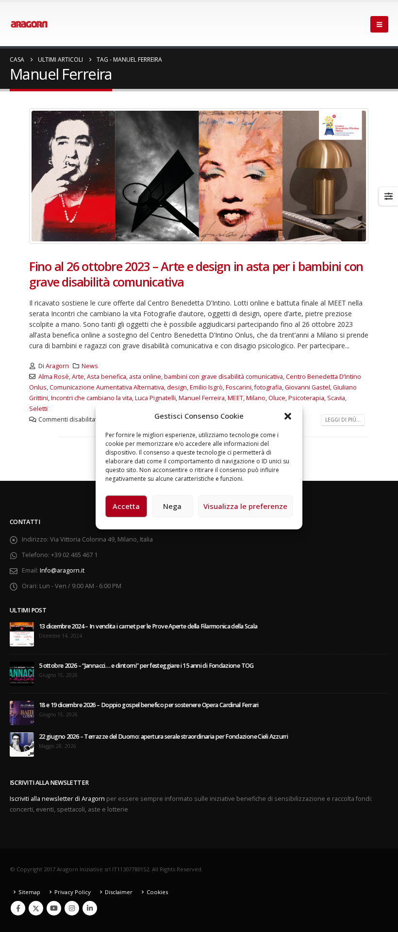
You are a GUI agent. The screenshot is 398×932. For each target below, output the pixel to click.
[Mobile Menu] (379, 24)
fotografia (268, 387)
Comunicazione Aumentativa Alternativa (107, 387)
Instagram (72, 908)
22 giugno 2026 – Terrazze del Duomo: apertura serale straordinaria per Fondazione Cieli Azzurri (163, 736)
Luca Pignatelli (155, 398)
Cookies (157, 892)
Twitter (36, 908)
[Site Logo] (29, 24)
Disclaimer (119, 892)
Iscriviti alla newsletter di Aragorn (57, 799)
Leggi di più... (343, 419)
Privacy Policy (72, 892)
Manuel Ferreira (202, 398)
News (90, 366)
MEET (235, 398)
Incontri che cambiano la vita (91, 398)
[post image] (199, 176)
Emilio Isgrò (206, 387)
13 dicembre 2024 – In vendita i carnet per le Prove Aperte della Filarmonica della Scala (148, 626)
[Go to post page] (22, 634)
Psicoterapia (306, 398)
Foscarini (238, 387)
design (177, 387)
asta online (145, 377)
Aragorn (57, 366)
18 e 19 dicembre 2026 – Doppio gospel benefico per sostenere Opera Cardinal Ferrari (149, 705)
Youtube (54, 908)
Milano (255, 398)
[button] (288, 416)
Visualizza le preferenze (245, 506)
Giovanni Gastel (307, 387)
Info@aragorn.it (62, 570)
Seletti (38, 409)
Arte (78, 377)
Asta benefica (106, 377)
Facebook (18, 908)
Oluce (276, 398)
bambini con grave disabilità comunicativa (223, 377)
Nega (172, 506)
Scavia (336, 398)
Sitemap (29, 892)
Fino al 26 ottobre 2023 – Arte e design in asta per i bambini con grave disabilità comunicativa (196, 274)
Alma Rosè (53, 377)
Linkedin (90, 908)
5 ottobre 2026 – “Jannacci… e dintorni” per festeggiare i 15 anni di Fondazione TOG (146, 665)
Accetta (126, 506)
